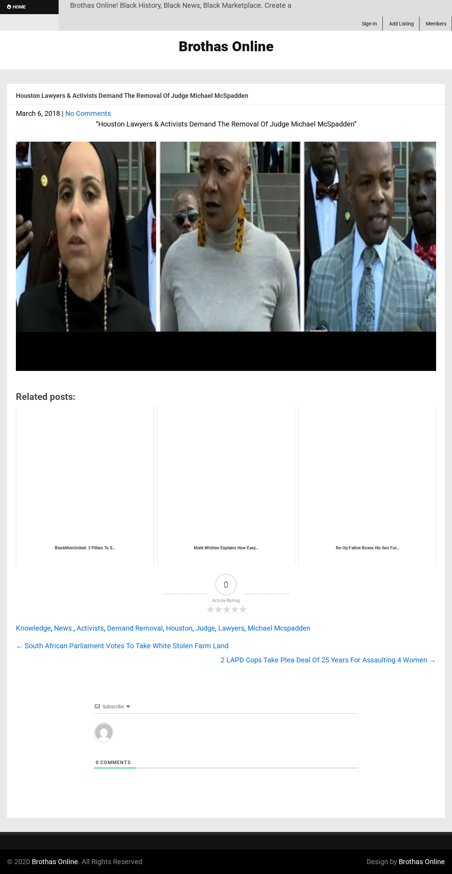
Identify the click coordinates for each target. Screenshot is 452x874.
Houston (179, 628)
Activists (90, 628)
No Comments (88, 113)
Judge (205, 628)
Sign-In (369, 23)
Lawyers (231, 628)
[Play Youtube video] (226, 260)
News (63, 628)
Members (436, 23)
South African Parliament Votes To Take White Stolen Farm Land (122, 646)
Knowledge (33, 628)
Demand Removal (135, 628)
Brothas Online (55, 861)
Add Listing (401, 23)
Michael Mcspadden (279, 628)
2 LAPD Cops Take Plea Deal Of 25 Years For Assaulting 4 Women (328, 660)
